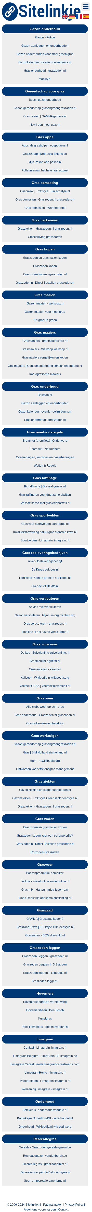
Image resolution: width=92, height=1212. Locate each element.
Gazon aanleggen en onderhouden (44, 45)
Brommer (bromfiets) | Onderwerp (45, 440)
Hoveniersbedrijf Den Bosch (45, 1010)
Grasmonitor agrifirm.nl (45, 661)
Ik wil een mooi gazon (44, 124)
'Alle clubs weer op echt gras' (45, 706)
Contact (63, 1209)
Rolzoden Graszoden (45, 852)
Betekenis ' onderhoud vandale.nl (45, 1110)
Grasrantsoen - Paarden (45, 669)
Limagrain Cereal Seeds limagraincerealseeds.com (45, 1064)
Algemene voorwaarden (40, 1209)
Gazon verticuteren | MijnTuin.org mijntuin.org (45, 615)
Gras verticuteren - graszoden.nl (45, 623)
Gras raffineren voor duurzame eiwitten (45, 494)
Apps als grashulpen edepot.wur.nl (45, 145)
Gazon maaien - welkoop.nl (45, 303)
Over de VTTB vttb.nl (45, 586)
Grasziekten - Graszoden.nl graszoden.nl (45, 228)
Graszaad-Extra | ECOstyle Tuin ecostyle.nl (45, 927)
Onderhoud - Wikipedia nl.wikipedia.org (45, 1126)
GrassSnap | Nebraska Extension (45, 154)
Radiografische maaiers (45, 374)
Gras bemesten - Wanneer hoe (45, 208)
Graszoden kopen (45, 266)
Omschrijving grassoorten (45, 237)
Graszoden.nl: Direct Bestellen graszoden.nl (45, 282)
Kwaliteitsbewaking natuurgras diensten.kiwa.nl (45, 532)
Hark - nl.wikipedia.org (45, 761)
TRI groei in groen (45, 320)
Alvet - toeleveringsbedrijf (45, 561)
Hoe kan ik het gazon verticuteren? (45, 632)
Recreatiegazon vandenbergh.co (45, 1155)
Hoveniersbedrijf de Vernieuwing (45, 1002)
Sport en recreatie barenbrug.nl (45, 1180)
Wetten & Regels (45, 465)
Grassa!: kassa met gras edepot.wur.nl (45, 503)
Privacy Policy (74, 1204)
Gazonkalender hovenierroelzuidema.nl (44, 62)
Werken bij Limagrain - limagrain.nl (45, 1089)
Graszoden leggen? (45, 981)
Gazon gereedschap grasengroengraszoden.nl (45, 108)
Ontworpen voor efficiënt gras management (45, 769)
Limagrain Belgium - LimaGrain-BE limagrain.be (45, 1056)
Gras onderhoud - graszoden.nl (45, 70)
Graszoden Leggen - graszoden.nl (45, 956)
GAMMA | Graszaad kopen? (44, 918)
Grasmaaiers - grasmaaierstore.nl (45, 341)
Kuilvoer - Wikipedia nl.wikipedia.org (45, 677)
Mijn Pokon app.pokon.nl (45, 162)
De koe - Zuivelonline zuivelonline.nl (45, 652)
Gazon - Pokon (45, 37)
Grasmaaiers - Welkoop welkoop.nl (45, 349)
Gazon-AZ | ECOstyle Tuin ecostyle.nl (45, 191)
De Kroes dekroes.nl (45, 569)
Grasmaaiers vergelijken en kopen (45, 357)
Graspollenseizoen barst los (45, 723)
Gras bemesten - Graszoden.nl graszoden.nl (44, 199)
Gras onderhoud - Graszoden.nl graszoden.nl (45, 715)
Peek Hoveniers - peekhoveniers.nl (45, 1027)
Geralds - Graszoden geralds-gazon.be (45, 1147)
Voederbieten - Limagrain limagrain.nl (45, 1081)
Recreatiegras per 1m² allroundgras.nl (45, 1172)
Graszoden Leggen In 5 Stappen (45, 964)
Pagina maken (53, 1204)
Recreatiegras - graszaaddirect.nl (45, 1164)
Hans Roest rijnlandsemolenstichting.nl (45, 898)
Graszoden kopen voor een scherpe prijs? (45, 835)
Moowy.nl (45, 79)
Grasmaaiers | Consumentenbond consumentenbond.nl (45, 366)
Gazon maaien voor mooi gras (45, 312)
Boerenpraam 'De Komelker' (45, 873)
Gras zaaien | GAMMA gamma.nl (44, 116)
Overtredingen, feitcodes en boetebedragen (45, 457)
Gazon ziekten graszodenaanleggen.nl (45, 790)
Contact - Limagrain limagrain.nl (45, 1047)
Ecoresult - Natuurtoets (45, 449)
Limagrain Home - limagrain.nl (45, 1072)
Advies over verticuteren (45, 607)
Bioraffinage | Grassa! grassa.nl (45, 486)
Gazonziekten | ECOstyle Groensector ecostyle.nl (45, 798)
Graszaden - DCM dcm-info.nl (45, 935)
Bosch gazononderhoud (45, 99)
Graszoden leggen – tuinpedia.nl (45, 973)
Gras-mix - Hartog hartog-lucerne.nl (44, 889)
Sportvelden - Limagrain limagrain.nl (45, 540)
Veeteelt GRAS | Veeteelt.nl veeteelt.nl (45, 686)
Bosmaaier (45, 395)
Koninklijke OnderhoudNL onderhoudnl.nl (45, 1118)
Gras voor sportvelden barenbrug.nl (45, 524)
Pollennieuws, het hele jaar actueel (45, 170)
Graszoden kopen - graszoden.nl (45, 274)
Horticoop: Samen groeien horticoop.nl (45, 578)
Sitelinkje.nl (33, 1204)
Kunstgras (45, 1018)
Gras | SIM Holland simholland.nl (45, 752)
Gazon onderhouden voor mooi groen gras (44, 54)
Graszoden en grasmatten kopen (45, 257)
